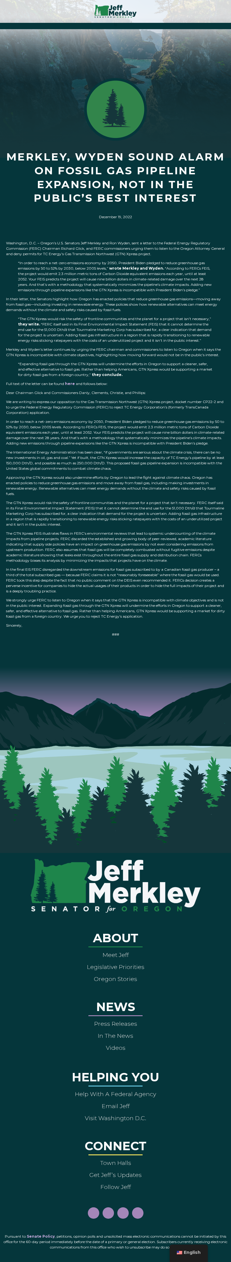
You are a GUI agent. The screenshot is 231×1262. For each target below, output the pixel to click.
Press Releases (115, 1024)
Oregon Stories (115, 979)
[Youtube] (123, 1213)
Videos (115, 1048)
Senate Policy (41, 1236)
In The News (115, 1036)
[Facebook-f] (93, 1213)
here (70, 383)
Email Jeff (116, 1106)
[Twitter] (137, 1213)
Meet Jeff (116, 955)
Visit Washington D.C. (115, 1118)
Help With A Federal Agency (115, 1094)
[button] (115, 24)
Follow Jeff (115, 1187)
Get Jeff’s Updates (115, 1175)
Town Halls (115, 1163)
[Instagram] (108, 1213)
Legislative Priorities (115, 967)
